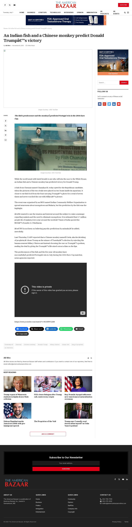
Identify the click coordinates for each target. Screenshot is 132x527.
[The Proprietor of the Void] (48, 411)
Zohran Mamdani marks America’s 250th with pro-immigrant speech (14, 423)
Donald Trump (43, 344)
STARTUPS (42, 12)
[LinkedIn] (6, 130)
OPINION (80, 12)
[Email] (6, 140)
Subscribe (123, 5)
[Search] (125, 12)
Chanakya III (9, 344)
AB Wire (7, 45)
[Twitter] (6, 126)
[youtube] (118, 104)
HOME (21, 12)
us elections (9, 348)
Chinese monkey (29, 344)
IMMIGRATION (92, 12)
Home (5, 28)
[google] (104, 104)
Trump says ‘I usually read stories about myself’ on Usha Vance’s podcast (77, 423)
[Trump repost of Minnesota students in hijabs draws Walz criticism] (17, 384)
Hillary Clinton (55, 344)
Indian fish (65, 344)
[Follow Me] (109, 104)
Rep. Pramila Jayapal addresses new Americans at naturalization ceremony (78, 397)
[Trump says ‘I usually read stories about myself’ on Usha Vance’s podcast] (78, 411)
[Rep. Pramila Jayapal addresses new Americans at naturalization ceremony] (78, 384)
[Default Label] (114, 104)
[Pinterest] (6, 135)
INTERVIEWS (69, 12)
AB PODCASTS (104, 12)
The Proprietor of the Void (45, 421)
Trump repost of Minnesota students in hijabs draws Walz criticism (16, 397)
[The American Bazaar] (66, 5)
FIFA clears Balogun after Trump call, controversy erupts (48, 396)
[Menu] (128, 12)
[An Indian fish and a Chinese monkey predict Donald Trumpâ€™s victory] (48, 79)
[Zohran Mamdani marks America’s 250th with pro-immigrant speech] (17, 411)
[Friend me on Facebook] (99, 104)
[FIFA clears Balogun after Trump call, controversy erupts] (48, 384)
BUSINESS (31, 12)
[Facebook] (6, 121)
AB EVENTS (116, 12)
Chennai (18, 344)
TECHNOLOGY (55, 12)
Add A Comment (48, 434)
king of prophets (77, 344)
